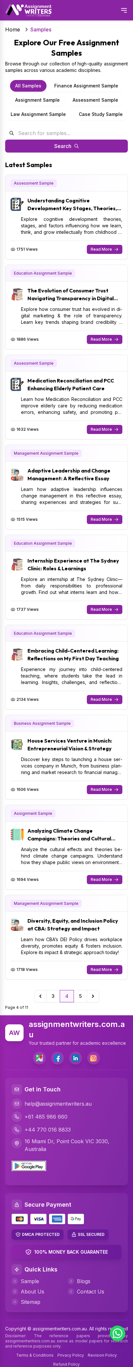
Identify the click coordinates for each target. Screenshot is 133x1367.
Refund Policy (66, 1364)
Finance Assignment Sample (86, 85)
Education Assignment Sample (43, 273)
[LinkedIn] (75, 1058)
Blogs (83, 1281)
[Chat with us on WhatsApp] (117, 1333)
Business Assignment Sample (42, 723)
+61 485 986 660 (46, 1116)
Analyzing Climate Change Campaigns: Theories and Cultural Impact (69, 838)
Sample (30, 1281)
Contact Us (90, 1291)
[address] (39, 1058)
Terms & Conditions (35, 1355)
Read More (101, 249)
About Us (32, 1291)
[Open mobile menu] (124, 10)
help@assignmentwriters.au (58, 1103)
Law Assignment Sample (38, 114)
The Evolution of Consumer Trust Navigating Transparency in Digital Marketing (70, 298)
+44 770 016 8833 (48, 1129)
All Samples (28, 85)
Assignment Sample (37, 100)
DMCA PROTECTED (41, 1234)
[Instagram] (93, 1058)
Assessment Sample (95, 100)
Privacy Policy (70, 1355)
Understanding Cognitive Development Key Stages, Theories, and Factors (72, 208)
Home (12, 29)
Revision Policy (102, 1355)
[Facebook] (57, 1058)
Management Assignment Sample (46, 453)
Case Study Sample (101, 114)
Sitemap (30, 1302)
